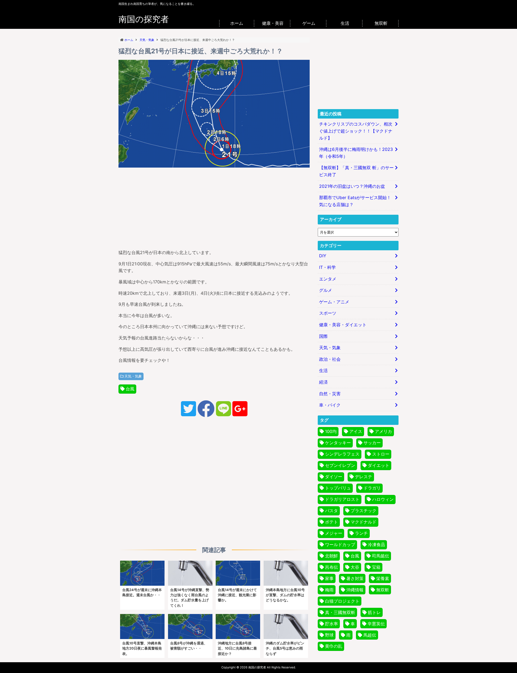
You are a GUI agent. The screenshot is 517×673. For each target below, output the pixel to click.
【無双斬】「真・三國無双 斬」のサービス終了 (356, 171)
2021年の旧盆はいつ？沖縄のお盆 (352, 186)
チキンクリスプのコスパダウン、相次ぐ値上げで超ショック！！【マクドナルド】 (355, 130)
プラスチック (363, 510)
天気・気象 (133, 376)
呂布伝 (331, 567)
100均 (331, 431)
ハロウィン (383, 499)
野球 (329, 635)
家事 (329, 578)
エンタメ (327, 279)
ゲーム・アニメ (334, 301)
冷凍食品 (376, 544)
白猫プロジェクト (342, 601)
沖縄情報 (355, 589)
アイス (355, 431)
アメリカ (383, 431)
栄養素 (382, 578)
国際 (323, 336)
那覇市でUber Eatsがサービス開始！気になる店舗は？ (355, 201)
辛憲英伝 (376, 623)
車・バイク (330, 405)
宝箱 (376, 567)
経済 (323, 382)
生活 (345, 23)
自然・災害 (330, 393)
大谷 (355, 567)
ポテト (331, 522)
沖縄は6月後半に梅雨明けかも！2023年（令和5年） (356, 153)
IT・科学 (327, 267)
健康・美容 (273, 23)
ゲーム (308, 23)
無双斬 (381, 23)
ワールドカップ (340, 544)
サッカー (372, 442)
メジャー (333, 533)
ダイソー (333, 476)
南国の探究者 (143, 19)
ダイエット (378, 465)
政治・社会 (330, 359)
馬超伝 (369, 635)
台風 (130, 388)
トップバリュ (338, 488)
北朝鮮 (331, 555)
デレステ (363, 476)
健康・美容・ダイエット (342, 324)
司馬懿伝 (380, 555)
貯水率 (331, 623)
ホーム (236, 23)
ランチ (361, 533)
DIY (322, 255)
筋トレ (374, 612)
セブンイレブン (340, 465)
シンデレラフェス (342, 454)
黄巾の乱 (333, 646)
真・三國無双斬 (340, 612)
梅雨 (329, 589)
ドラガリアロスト (342, 499)
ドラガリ (372, 488)
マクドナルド (363, 522)
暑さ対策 (355, 578)
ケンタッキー (338, 442)
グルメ (325, 290)
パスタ (331, 510)
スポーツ (327, 313)
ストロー (380, 454)
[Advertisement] (214, 207)
